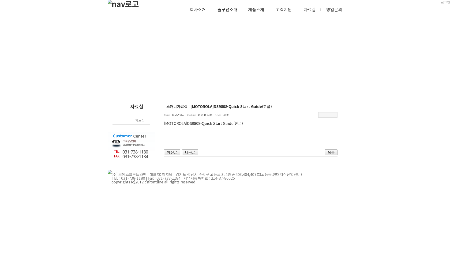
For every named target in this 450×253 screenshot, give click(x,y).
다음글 (190, 152)
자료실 (310, 9)
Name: (167, 115)
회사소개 (198, 9)
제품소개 (256, 9)
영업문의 (334, 9)
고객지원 (284, 9)
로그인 (445, 2)
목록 (331, 152)
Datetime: (191, 115)
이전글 (172, 152)
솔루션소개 (227, 9)
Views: (217, 115)
